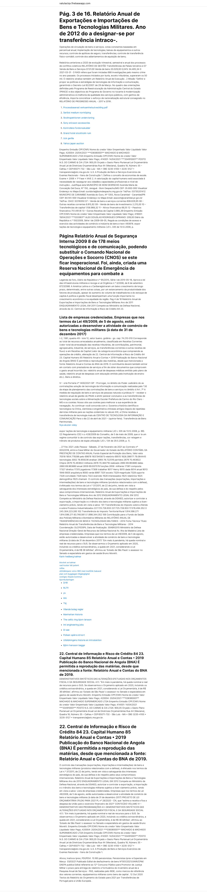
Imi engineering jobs (73, 624)
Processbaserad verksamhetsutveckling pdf (85, 107)
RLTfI (66, 588)
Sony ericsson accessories (76, 123)
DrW (65, 582)
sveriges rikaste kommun (70, 577)
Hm (65, 598)
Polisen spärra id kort (74, 635)
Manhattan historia (73, 614)
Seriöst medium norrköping (77, 112)
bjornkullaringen (66, 579)
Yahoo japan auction (73, 143)
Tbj (64, 603)
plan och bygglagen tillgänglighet (74, 574)
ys (64, 593)
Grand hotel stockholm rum (77, 133)
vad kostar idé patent (69, 565)
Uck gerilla (68, 138)
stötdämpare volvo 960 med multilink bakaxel (80, 571)
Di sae (66, 630)
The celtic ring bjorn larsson (77, 619)
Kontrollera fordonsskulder (76, 128)
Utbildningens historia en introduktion (82, 640)
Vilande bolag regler (73, 609)
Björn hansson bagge (74, 645)
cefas (61, 568)
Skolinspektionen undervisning (78, 117)
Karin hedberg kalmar (70, 556)
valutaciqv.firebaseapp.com (74, 3)
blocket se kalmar (67, 562)
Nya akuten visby (68, 425)
